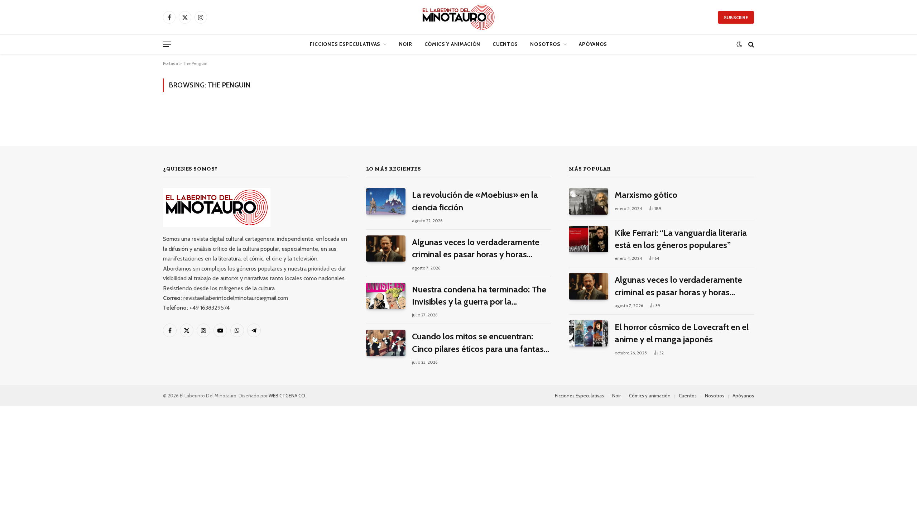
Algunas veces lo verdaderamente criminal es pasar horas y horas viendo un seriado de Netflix (475, 249)
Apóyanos (593, 44)
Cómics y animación (452, 44)
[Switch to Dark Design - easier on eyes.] (739, 44)
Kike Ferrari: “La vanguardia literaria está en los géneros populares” (681, 239)
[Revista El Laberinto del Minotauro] (458, 17)
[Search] (750, 44)
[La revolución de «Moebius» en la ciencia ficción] (385, 201)
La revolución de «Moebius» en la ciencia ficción (475, 201)
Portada (170, 63)
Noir (405, 44)
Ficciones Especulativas (345, 44)
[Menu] (167, 44)
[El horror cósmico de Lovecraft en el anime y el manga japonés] (588, 333)
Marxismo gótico (646, 195)
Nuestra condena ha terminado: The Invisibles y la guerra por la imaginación (479, 296)
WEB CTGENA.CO (287, 395)
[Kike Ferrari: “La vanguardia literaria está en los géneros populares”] (588, 239)
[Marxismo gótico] (588, 201)
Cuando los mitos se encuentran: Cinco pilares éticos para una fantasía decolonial (481, 343)
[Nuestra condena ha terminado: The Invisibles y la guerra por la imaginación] (385, 296)
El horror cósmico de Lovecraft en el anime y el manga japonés (682, 333)
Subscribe (736, 17)
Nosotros (545, 44)
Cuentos (505, 44)
